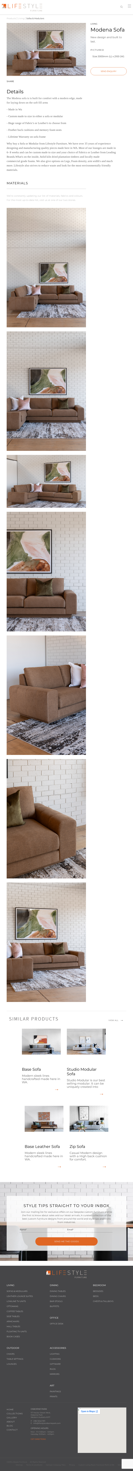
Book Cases (13, 1336)
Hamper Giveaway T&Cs (56, 1465)
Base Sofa (41, 1075)
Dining (54, 1285)
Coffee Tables (15, 1311)
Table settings (15, 1359)
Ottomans (12, 1306)
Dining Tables (58, 1291)
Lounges (12, 1364)
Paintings (55, 1391)
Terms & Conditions (34, 1465)
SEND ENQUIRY (108, 71)
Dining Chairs (58, 1296)
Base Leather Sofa (44, 1152)
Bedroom (99, 1285)
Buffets (54, 1306)
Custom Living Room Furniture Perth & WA (96, 1465)
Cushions (55, 1359)
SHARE (10, 81)
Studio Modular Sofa (86, 1078)
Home (10, 1409)
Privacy (72, 1465)
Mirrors (54, 1374)
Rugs (52, 1369)
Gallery (12, 1417)
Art (52, 1385)
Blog (10, 1426)
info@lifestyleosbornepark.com (47, 1423)
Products (11, 18)
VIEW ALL (113, 1020)
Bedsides (98, 1291)
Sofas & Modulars (17, 1291)
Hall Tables (13, 1326)
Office (54, 1317)
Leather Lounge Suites (20, 1296)
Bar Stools (56, 1301)
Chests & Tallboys (103, 1301)
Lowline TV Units (16, 1301)
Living (21, 18)
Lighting (55, 1354)
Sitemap (19, 1465)
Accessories (58, 1348)
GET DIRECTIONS (38, 1439)
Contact (12, 1430)
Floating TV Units (17, 1331)
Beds (95, 1296)
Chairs (10, 1354)
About (11, 1421)
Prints (53, 1396)
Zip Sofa (88, 1152)
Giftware (55, 1364)
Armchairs (13, 1321)
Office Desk (56, 1323)
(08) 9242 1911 (39, 1421)
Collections (15, 1413)
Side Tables (13, 1316)
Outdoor (13, 1348)
